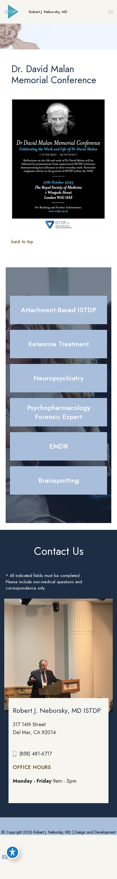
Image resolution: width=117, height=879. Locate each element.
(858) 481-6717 (35, 753)
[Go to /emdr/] (58, 446)
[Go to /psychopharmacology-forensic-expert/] (58, 412)
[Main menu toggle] (110, 11)
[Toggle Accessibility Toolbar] (12, 852)
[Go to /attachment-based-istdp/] (58, 310)
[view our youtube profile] (5, 857)
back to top (22, 241)
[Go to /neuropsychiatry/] (58, 378)
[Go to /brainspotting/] (58, 480)
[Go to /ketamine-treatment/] (58, 344)
